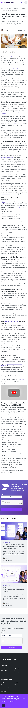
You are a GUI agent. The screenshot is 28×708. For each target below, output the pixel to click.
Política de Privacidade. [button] (8, 701)
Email (2, 494)
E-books (2, 682)
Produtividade (4, 675)
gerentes (15, 124)
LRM (3, 144)
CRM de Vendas (7, 8)
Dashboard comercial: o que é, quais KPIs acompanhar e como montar (13, 589)
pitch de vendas (6, 194)
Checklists (17, 682)
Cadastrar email (11, 509)
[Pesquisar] (25, 2)
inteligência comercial (11, 321)
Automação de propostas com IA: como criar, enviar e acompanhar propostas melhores (14, 546)
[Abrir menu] (21, 2)
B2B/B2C (15, 69)
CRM (3, 202)
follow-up (22, 379)
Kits (15, 684)
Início (2, 8)
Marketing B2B (4, 670)
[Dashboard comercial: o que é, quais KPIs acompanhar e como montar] (14, 574)
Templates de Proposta (6, 687)
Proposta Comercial (19, 670)
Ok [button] (3, 705)
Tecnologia (17, 673)
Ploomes (18, 207)
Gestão (2, 673)
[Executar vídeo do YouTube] (14, 392)
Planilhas (3, 684)
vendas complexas (14, 57)
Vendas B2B (3, 668)
